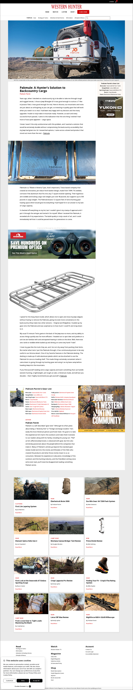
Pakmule (46, 133)
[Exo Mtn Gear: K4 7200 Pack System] (102, 486)
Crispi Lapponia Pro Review (61, 581)
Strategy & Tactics (43, 18)
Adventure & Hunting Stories (24, 653)
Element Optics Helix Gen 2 (26, 541)
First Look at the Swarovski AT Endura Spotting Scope (30, 582)
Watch (55, 12)
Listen (64, 12)
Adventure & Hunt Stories (57, 18)
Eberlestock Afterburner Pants (112, 94)
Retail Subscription (56, 671)
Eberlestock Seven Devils (39, 413)
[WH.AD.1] (101, 432)
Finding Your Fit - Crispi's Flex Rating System (100, 582)
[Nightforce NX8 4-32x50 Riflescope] (102, 602)
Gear (34, 18)
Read (47, 12)
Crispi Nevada (112, 92)
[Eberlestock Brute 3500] (66, 486)
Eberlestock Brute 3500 (60, 501)
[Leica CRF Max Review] (66, 602)
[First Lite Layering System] (31, 489)
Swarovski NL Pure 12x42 (114, 86)
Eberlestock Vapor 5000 (64, 404)
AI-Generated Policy (56, 663)
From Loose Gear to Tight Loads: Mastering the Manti (28, 622)
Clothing (18, 504)
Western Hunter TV (56, 649)
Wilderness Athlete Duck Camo (62, 402)
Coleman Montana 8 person (62, 409)
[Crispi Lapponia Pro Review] (66, 566)
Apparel (53, 675)
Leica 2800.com (114, 88)
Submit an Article (55, 661)
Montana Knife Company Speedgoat (65, 397)
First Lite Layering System (26, 506)
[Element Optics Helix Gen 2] (31, 526)
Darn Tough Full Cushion (36, 406)
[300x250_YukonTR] (110, 117)
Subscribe (83, 12)
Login (111, 2)
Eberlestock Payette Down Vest (40, 411)
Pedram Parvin (25, 94)
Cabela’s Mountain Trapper (67, 406)
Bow (87, 538)
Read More (18, 513)
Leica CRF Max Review (60, 617)
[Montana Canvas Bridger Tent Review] (66, 526)
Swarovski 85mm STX (115, 90)
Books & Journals (56, 678)
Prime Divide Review (94, 541)
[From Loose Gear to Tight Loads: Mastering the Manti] (31, 604)
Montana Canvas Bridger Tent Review (66, 541)
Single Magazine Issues (57, 673)
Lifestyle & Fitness (80, 18)
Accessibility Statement (92, 654)
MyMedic (61, 411)
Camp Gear (55, 538)
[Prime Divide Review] (102, 526)
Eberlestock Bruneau (38, 409)
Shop (72, 12)
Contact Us (89, 649)
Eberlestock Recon (68, 399)
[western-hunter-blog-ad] (52, 263)
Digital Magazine (55, 659)
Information (69, 18)
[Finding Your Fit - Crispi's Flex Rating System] (102, 566)
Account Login (89, 651)
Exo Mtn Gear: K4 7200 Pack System (100, 501)
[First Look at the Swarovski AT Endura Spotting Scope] (31, 566)
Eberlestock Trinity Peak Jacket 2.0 (39, 404)
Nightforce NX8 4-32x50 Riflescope (100, 617)
